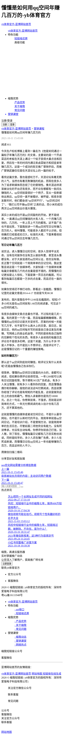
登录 (12, 124)
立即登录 (7, 563)
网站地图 (6, 732)
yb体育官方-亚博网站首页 (16, 24)
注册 (5, 124)
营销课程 (39, 128)
